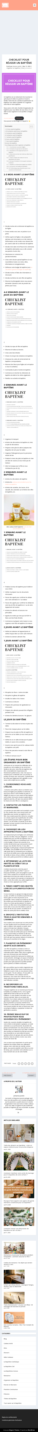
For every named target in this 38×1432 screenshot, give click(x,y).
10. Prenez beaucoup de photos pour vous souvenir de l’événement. (19, 169)
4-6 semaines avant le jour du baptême (16, 131)
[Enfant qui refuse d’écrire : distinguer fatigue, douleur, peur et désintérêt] (14, 1277)
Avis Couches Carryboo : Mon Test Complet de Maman (18, 1325)
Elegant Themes (14, 1430)
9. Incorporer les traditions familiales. (18, 166)
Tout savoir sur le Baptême (12, 1403)
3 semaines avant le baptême (14, 133)
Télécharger (19, 118)
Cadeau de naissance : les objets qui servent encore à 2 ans (18, 1263)
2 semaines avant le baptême (14, 135)
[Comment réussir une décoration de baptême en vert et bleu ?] (19, 1216)
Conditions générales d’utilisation (12, 1420)
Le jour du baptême (11, 143)
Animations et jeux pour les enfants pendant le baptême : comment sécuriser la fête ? (18, 1256)
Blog (5, 1339)
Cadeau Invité (8, 1343)
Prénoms (6, 1394)
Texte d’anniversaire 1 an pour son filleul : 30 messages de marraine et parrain (18, 1305)
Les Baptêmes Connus (11, 1371)
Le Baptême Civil (9, 1366)
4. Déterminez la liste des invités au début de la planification (20, 154)
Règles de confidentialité (9, 1417)
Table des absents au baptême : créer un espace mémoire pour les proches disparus (18, 1146)
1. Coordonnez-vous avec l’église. (17, 147)
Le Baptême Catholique (11, 1362)
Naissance (7, 1375)
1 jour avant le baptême (12, 141)
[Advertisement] (19, 30)
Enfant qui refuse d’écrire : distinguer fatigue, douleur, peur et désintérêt (19, 1285)
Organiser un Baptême (13, 68)
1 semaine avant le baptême (13, 137)
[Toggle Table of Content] (30, 126)
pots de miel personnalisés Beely (22, 528)
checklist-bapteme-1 (9, 118)
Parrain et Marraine (10, 1385)
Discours (6, 1353)
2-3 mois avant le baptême (13, 129)
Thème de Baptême (10, 1398)
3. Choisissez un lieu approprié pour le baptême (18, 151)
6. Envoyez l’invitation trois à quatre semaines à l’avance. (20, 161)
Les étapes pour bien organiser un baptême (18, 145)
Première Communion (11, 1389)
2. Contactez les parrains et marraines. (18, 149)
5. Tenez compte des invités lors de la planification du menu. (18, 158)
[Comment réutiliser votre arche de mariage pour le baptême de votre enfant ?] (19, 1161)
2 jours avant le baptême (12, 139)
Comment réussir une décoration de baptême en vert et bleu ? (16, 1229)
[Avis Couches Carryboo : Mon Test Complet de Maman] (14, 1318)
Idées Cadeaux (8, 1357)
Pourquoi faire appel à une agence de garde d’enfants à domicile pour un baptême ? (19, 1201)
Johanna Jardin (17, 66)
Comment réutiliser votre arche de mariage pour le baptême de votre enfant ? (19, 1174)
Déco (5, 1348)
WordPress (31, 1430)
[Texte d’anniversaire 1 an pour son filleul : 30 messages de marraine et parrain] (14, 1298)
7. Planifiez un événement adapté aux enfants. (20, 164)
